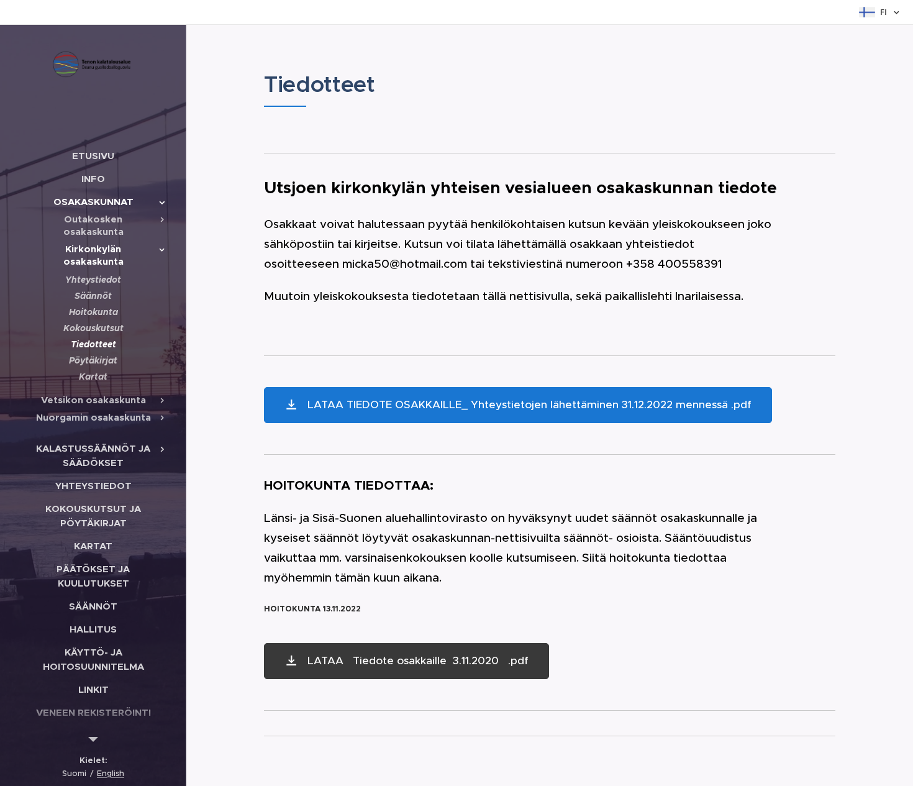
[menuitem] (93, 156)
